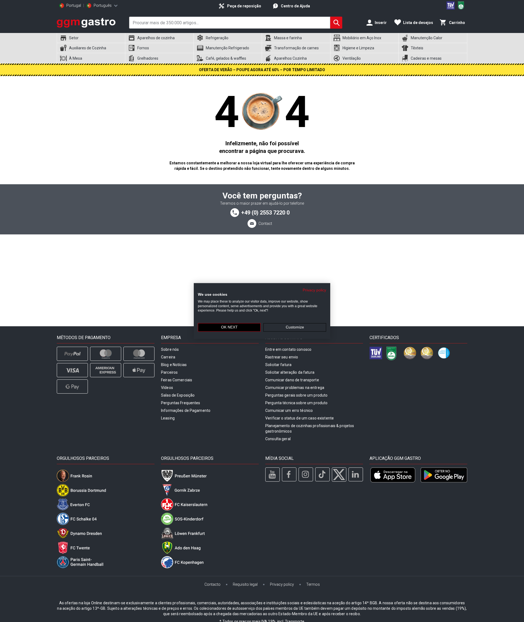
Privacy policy (314, 290)
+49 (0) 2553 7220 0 (265, 212)
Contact (265, 223)
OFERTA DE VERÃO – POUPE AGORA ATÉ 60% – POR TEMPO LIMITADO (262, 70)
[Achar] (336, 23)
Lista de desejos (418, 22)
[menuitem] (91, 38)
